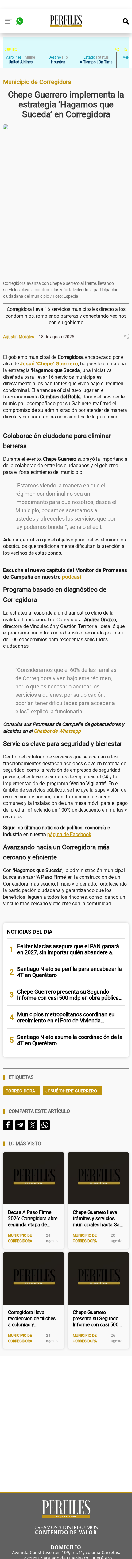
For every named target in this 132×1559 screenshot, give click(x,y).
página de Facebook (69, 834)
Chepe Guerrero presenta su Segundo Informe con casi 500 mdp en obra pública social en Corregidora (95, 1318)
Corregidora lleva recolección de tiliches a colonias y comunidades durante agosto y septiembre (32, 1318)
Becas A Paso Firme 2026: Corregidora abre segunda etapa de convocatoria (32, 1218)
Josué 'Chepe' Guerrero (71, 1090)
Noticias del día (29, 932)
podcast (71, 577)
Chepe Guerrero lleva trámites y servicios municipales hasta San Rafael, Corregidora (97, 1218)
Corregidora (20, 1090)
